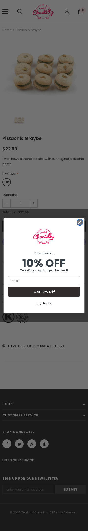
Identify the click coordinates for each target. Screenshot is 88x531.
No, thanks (44, 303)
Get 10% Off (43, 291)
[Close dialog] (80, 222)
